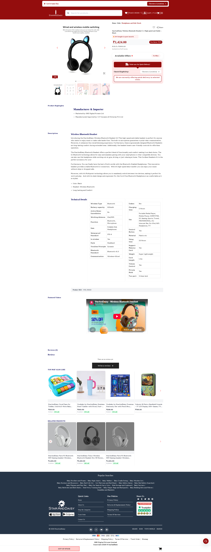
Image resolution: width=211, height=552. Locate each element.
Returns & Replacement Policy (118, 505)
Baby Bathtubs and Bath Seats (69, 488)
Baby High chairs (94, 481)
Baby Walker (107, 481)
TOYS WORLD (150, 529)
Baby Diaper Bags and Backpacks (116, 488)
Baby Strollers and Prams (76, 481)
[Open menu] (161, 13)
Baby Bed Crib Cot (86, 483)
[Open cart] (160, 548)
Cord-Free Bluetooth (128, 176)
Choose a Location (156, 4)
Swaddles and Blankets (105, 490)
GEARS (134, 529)
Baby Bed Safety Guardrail (144, 483)
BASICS (159, 529)
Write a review (104, 366)
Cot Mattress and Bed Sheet (106, 483)
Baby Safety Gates (125, 483)
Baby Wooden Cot (136, 481)
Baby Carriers (139, 485)
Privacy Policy (112, 500)
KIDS (141, 529)
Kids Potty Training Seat (92, 488)
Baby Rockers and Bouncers (67, 483)
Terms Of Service (113, 515)
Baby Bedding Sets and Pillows (141, 488)
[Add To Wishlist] (154, 27)
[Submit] (68, 13)
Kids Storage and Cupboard (122, 485)
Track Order (135, 539)
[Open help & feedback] (206, 541)
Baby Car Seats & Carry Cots (99, 485)
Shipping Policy (113, 510)
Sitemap (145, 539)
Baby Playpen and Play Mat (76, 485)
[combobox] (94, 13)
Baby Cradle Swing (121, 481)
